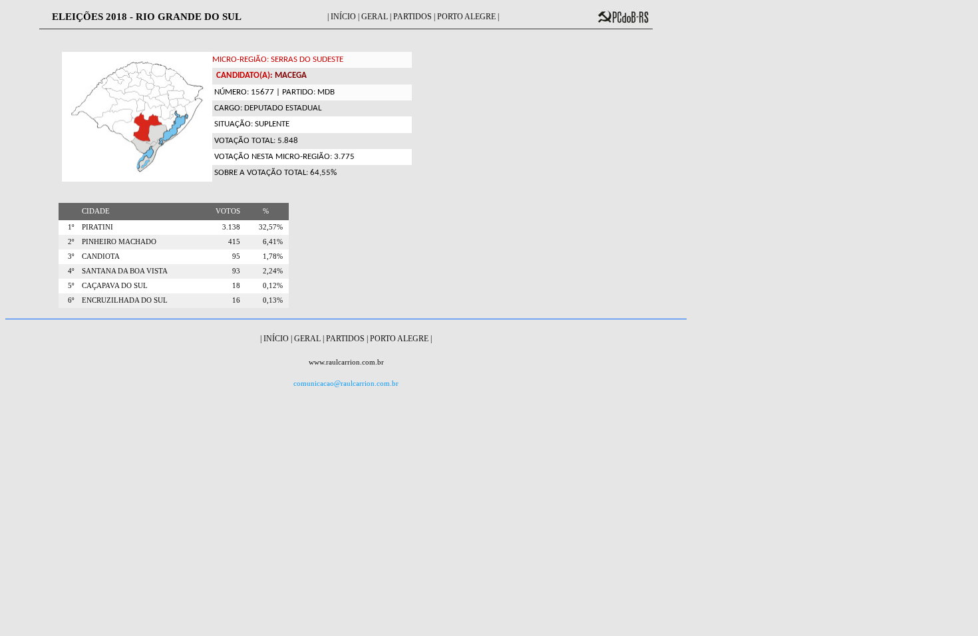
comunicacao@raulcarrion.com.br (346, 383)
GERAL (374, 16)
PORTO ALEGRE (466, 16)
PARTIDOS (412, 16)
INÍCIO (343, 16)
